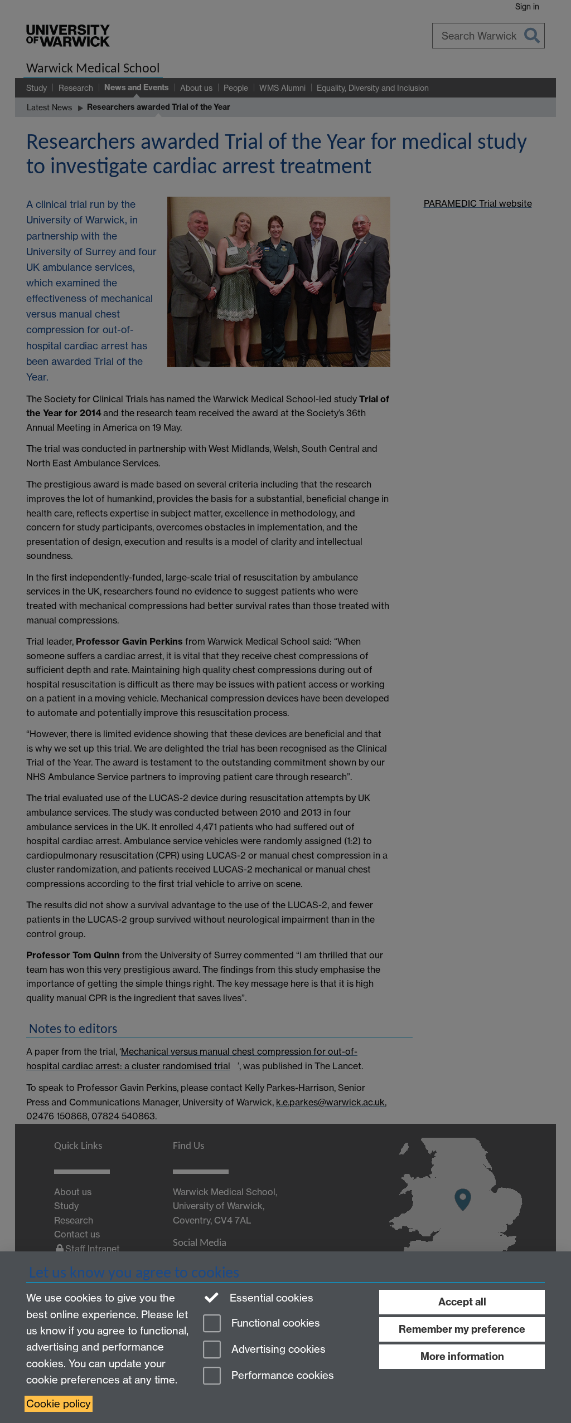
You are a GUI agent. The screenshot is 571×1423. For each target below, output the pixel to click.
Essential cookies (270, 1298)
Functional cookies (274, 1323)
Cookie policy (58, 1403)
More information (462, 1356)
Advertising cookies (277, 1349)
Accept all (462, 1301)
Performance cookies (281, 1375)
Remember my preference (462, 1329)
